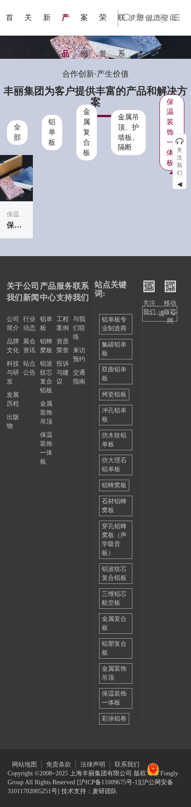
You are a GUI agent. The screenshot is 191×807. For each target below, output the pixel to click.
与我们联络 (79, 328)
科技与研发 (13, 372)
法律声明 (92, 764)
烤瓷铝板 (114, 394)
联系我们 (127, 764)
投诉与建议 (62, 372)
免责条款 (58, 764)
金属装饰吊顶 (46, 412)
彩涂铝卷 (114, 718)
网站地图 (24, 764)
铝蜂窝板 (114, 485)
